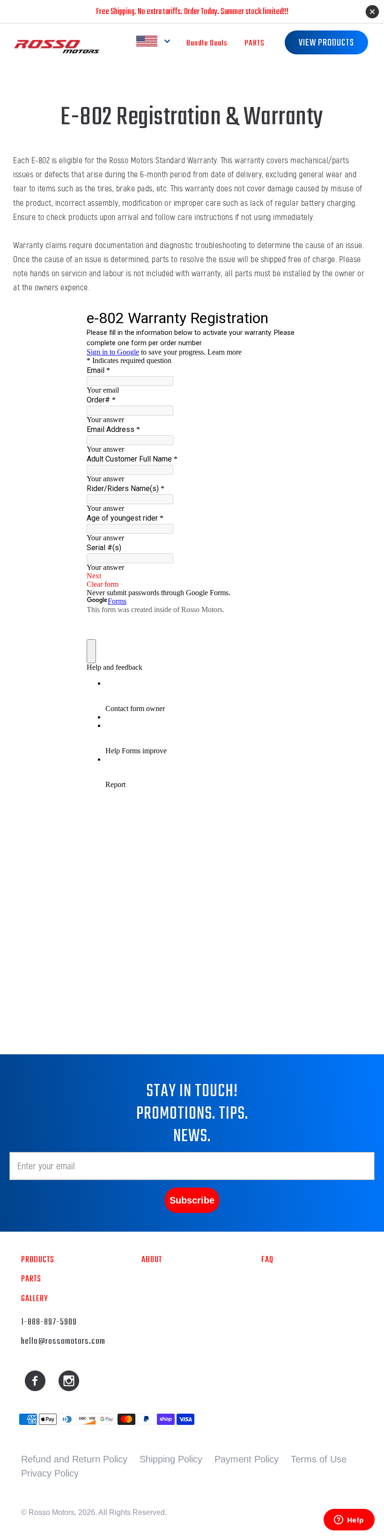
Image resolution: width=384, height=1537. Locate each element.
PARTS (254, 43)
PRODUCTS (37, 1260)
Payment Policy (246, 1459)
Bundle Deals (207, 43)
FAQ (267, 1260)
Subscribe (192, 1200)
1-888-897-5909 (49, 1322)
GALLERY (34, 1299)
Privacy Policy (50, 1473)
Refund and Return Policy (74, 1459)
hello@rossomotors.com (63, 1341)
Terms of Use (319, 1459)
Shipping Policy (171, 1459)
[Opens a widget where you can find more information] (349, 1520)
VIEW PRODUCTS (326, 43)
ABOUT (151, 1260)
